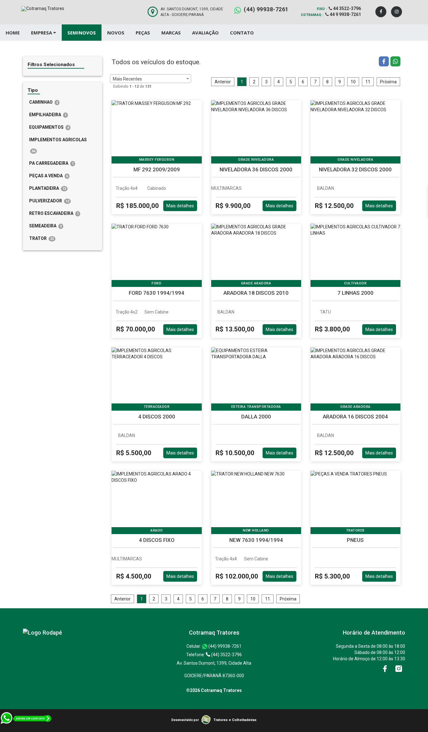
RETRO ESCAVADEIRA (54, 213)
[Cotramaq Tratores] (42, 632)
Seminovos (81, 32)
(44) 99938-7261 (266, 9)
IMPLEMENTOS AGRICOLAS (58, 145)
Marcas (171, 32)
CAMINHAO (43, 102)
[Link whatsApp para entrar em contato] (26, 728)
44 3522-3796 (346, 8)
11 (367, 81)
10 (353, 81)
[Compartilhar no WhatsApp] (395, 62)
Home (13, 32)
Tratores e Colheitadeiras (235, 720)
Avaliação (205, 32)
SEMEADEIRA (45, 225)
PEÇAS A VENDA (48, 175)
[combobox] (150, 78)
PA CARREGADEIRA (51, 163)
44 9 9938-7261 (345, 14)
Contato (242, 32)
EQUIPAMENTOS (49, 127)
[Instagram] (396, 11)
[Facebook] (380, 11)
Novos (115, 32)
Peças (143, 32)
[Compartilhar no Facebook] (384, 62)
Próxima (388, 81)
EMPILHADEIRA (47, 114)
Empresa (42, 32)
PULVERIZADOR (49, 200)
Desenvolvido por (185, 720)
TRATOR (41, 238)
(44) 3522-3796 (226, 654)
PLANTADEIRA (47, 188)
